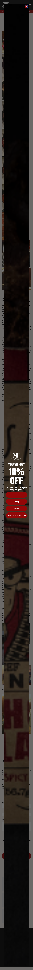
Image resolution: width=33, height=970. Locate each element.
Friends (17, 508)
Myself (16, 495)
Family (16, 502)
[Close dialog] (26, 6)
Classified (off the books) (16, 515)
